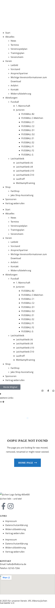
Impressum (11, 521)
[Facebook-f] (3, 506)
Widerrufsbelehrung (15, 529)
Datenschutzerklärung (16, 525)
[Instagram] (10, 506)
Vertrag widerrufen (15, 533)
